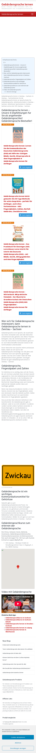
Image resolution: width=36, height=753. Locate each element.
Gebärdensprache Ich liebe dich (12, 653)
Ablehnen (18, 743)
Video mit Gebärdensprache (12, 90)
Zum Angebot (26, 167)
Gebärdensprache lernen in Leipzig (19, 628)
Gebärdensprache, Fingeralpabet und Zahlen (17, 79)
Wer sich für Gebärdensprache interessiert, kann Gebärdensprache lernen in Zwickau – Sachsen (17, 75)
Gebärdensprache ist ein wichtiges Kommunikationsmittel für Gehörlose (15, 82)
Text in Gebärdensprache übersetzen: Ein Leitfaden (17, 649)
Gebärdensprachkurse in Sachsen (18, 618)
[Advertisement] (18, 36)
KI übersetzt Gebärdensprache (11, 645)
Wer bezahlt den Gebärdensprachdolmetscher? (16, 668)
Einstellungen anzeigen (18, 748)
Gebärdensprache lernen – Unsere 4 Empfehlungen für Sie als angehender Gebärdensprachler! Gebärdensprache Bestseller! (15, 68)
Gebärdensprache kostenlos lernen (13, 672)
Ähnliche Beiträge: (12, 91)
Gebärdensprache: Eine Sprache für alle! (14, 664)
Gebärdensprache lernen (12, 14)
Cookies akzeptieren (18, 737)
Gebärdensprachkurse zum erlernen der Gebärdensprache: (16, 86)
